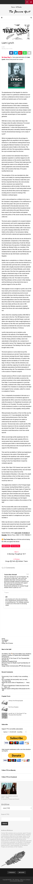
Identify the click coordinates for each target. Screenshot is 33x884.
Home (3, 638)
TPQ (13, 879)
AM (6, 597)
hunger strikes (23, 836)
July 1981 (4, 641)
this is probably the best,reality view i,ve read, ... (15, 679)
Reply (27, 574)
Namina (17, 879)
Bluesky (13, 770)
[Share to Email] (29, 53)
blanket (19, 834)
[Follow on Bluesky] (31, 2)
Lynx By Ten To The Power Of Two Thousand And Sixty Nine (17, 714)
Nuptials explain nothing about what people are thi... (16, 688)
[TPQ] (16, 13)
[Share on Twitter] (16, 53)
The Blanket (5, 640)
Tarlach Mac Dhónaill (10, 574)
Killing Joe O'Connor (7, 643)
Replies (7, 592)
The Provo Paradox (13, 707)
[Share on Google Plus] (20, 53)
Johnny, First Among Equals (15, 700)
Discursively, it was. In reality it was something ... (15, 676)
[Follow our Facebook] (27, 2)
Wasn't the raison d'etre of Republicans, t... (13, 682)
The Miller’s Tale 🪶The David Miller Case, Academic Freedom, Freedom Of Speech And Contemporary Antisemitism (16, 655)
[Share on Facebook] (11, 53)
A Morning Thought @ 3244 (9, 661)
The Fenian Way (6, 57)
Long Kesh (5, 834)
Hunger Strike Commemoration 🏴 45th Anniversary (16, 666)
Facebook (14, 777)
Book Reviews (5, 546)
